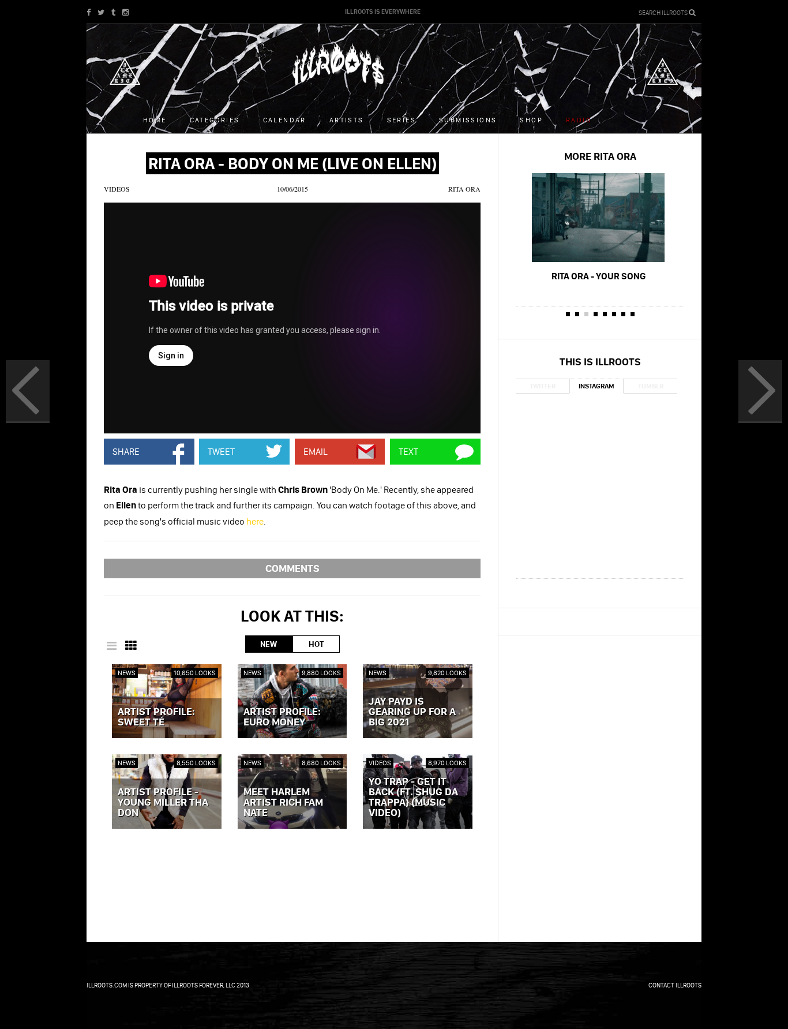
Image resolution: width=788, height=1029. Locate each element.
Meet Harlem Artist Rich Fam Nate (283, 803)
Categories (215, 119)
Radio (579, 119)
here (255, 521)
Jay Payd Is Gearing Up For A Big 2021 (412, 712)
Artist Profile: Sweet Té (156, 717)
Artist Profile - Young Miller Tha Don (163, 803)
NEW (268, 644)
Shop (531, 119)
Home (155, 119)
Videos (117, 188)
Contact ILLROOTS (674, 985)
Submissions (468, 119)
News (127, 672)
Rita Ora (464, 188)
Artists (346, 119)
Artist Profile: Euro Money (282, 717)
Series (401, 119)
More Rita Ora (600, 156)
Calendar (284, 119)
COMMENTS (292, 568)
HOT (316, 644)
